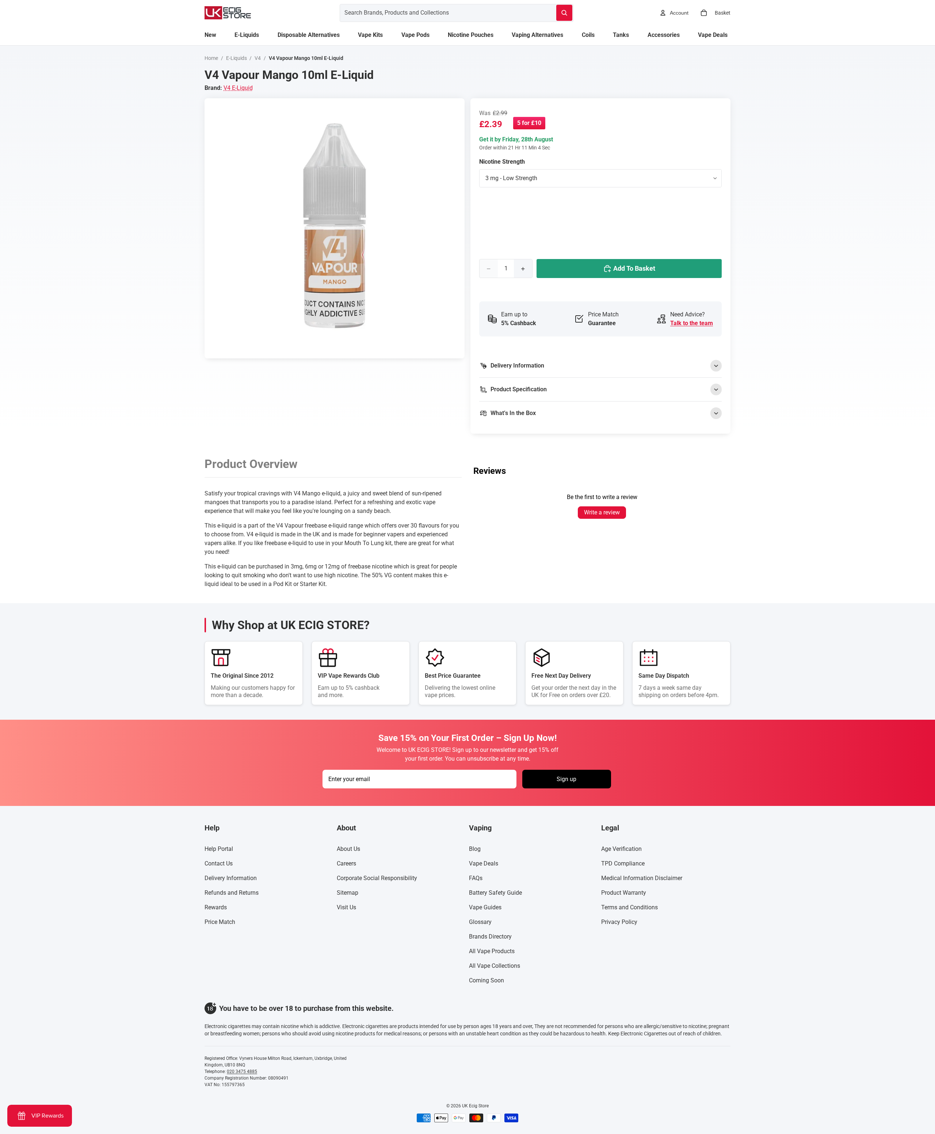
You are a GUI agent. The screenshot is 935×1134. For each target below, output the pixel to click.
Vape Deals (483, 863)
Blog (475, 848)
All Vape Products (492, 951)
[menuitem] (210, 35)
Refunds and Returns (232, 892)
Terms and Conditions (629, 907)
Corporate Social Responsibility (377, 878)
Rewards (216, 907)
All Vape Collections (494, 965)
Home (211, 58)
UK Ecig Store (475, 1105)
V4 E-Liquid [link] (238, 87)
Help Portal (219, 848)
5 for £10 (529, 122)
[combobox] (439, 12)
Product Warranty (623, 892)
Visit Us (346, 907)
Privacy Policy (619, 921)
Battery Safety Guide (495, 892)
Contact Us (219, 863)
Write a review (602, 512)
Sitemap (347, 892)
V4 (258, 58)
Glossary (480, 921)
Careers (346, 863)
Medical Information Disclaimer (641, 878)
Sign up (566, 779)
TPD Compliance (623, 863)
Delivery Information (231, 878)
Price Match (220, 921)
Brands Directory (490, 936)
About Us (348, 848)
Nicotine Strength (502, 161)
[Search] (564, 13)
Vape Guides (485, 907)
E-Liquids (236, 58)
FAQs (475, 878)
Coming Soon (486, 980)
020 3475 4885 (242, 1071)
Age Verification (621, 848)
